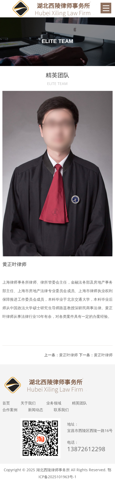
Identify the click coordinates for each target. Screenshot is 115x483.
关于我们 (28, 402)
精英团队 (79, 402)
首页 (6, 402)
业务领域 (53, 402)
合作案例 (9, 409)
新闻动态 (35, 409)
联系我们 (61, 409)
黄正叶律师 (68, 354)
